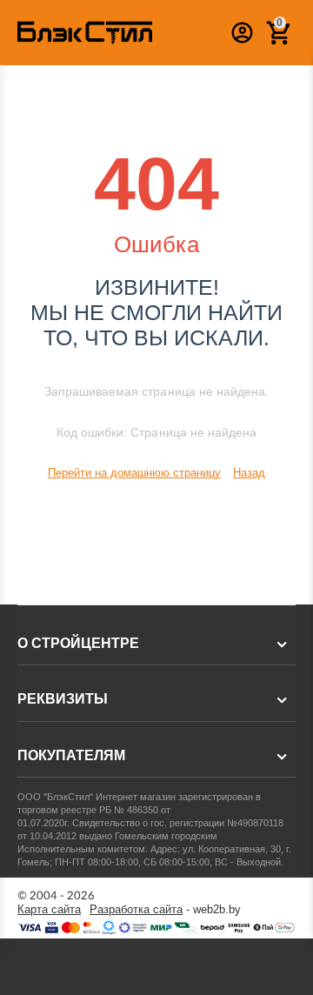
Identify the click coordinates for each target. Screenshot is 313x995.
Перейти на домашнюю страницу (134, 472)
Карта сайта (49, 910)
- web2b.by (165, 910)
